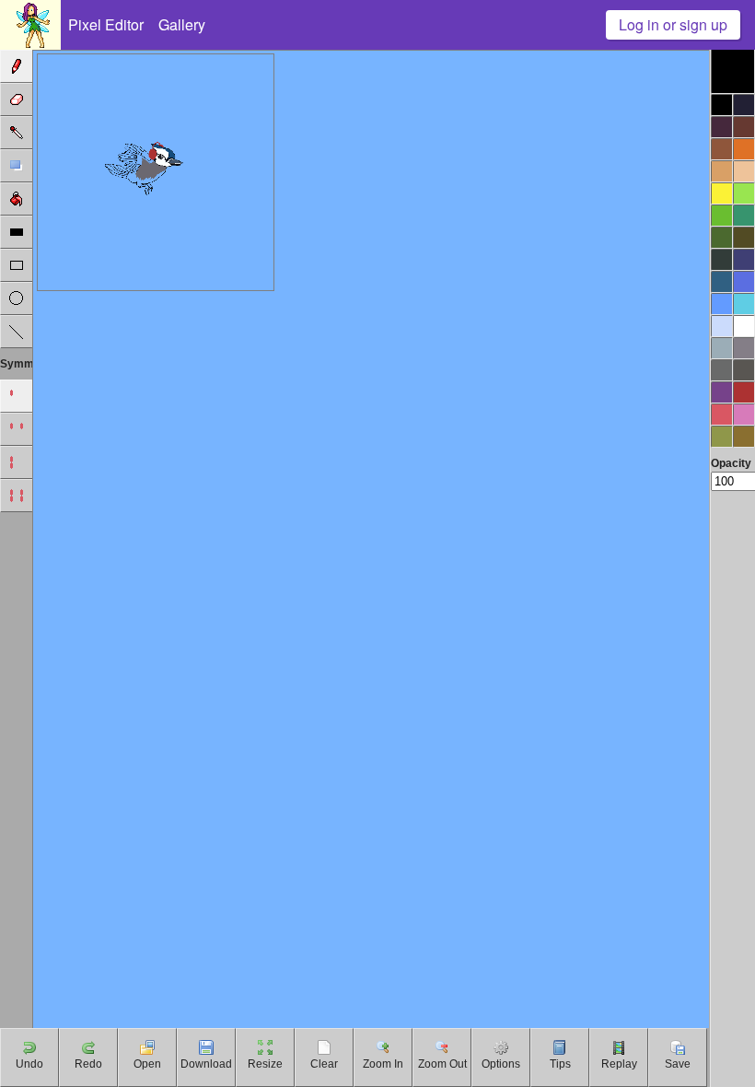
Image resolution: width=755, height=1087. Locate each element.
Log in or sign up (673, 24)
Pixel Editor (106, 24)
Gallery (181, 24)
